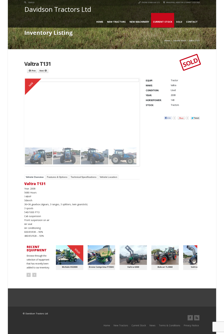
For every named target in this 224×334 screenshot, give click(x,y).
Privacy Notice (191, 325)
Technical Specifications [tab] (83, 177)
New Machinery (139, 21)
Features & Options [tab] (57, 177)
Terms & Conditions (169, 325)
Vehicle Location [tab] (108, 177)
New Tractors (116, 21)
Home (99, 21)
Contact (192, 21)
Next (42, 71)
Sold (179, 21)
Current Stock (162, 21)
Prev (34, 71)
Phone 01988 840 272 (150, 2)
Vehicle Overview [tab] (34, 177)
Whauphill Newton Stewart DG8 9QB (183, 2)
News (152, 325)
